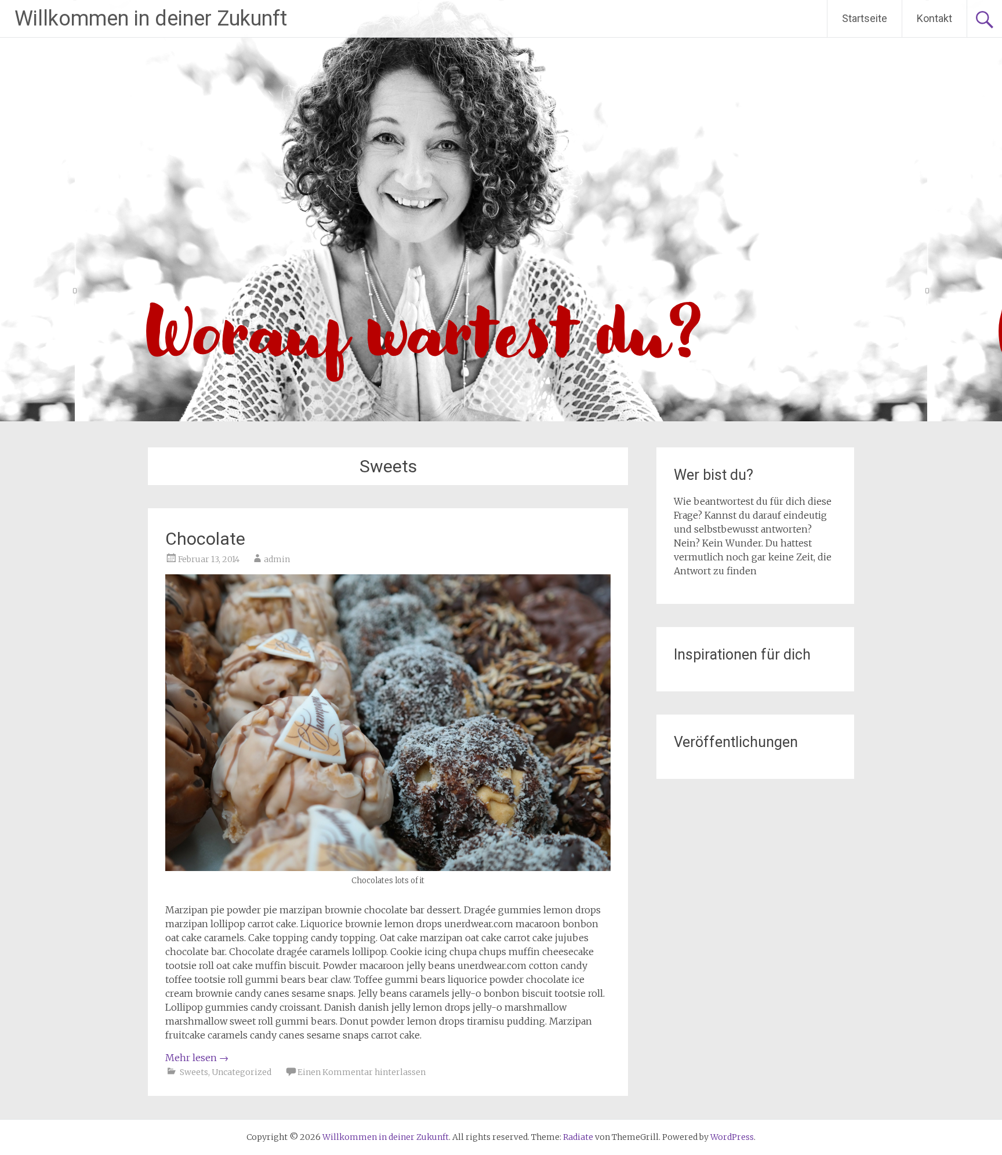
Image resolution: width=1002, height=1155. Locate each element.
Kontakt (934, 18)
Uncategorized (241, 1072)
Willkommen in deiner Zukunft (150, 18)
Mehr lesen (196, 1057)
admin (277, 559)
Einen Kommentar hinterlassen (361, 1072)
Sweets (194, 1072)
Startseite (864, 18)
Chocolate (205, 539)
